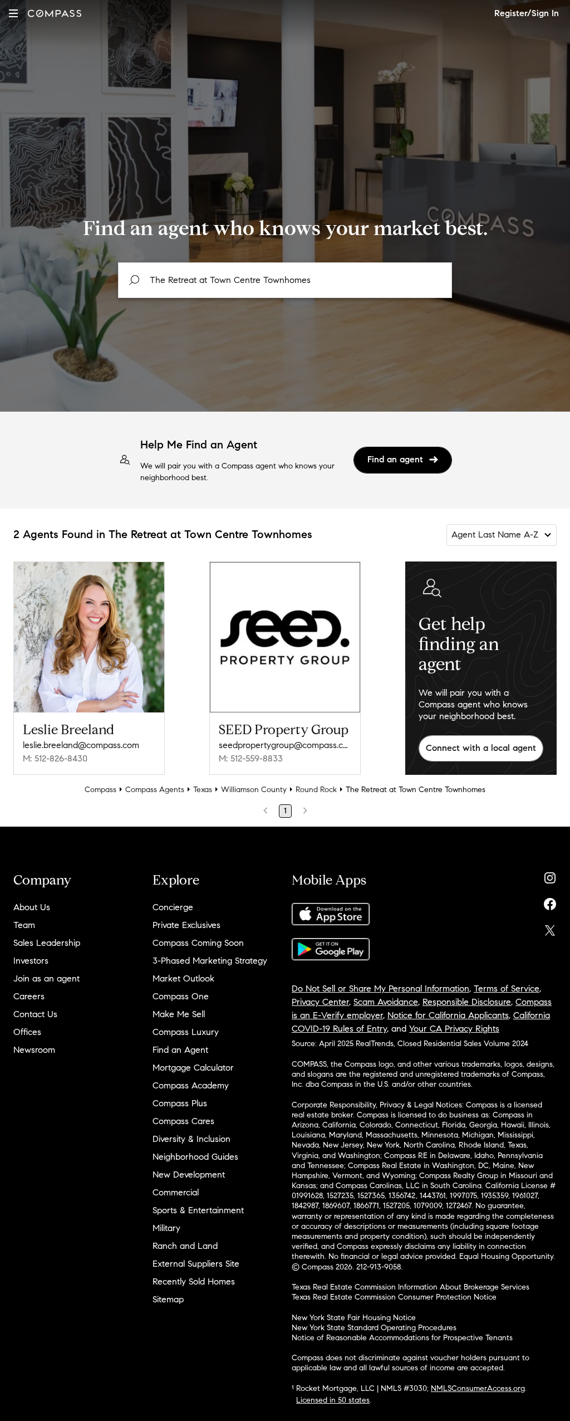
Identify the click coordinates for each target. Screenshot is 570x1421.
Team (24, 925)
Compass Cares (183, 1121)
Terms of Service (506, 988)
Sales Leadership (46, 942)
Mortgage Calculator (193, 1067)
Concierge (173, 907)
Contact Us (35, 1014)
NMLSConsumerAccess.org (478, 1388)
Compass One (181, 996)
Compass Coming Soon (198, 942)
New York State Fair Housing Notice (354, 1317)
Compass (100, 789)
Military (166, 1228)
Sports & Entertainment (198, 1210)
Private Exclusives (186, 925)
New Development (189, 1174)
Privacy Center (320, 1002)
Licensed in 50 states (333, 1400)
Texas (202, 789)
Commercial (176, 1192)
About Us (31, 907)
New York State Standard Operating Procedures (374, 1327)
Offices (27, 1032)
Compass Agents (154, 789)
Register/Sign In (526, 13)
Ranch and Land (185, 1246)
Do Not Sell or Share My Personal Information (380, 988)
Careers (29, 996)
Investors (30, 960)
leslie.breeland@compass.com (81, 745)
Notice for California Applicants (448, 1015)
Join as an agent (46, 978)
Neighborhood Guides (195, 1156)
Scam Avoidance (385, 1002)
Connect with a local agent (481, 748)
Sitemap (168, 1299)
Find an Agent (180, 1049)
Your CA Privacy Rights (454, 1028)
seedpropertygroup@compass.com (285, 745)
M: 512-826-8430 (55, 758)
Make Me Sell (179, 1014)
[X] (550, 928)
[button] (13, 13)
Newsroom (34, 1049)
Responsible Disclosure (466, 1002)
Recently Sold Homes (194, 1281)
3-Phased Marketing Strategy (210, 960)
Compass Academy (191, 1085)
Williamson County (254, 789)
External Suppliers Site (196, 1263)
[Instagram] (550, 875)
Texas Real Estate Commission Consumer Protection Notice (394, 1297)
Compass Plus (180, 1103)
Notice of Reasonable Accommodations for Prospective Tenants (402, 1337)
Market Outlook (183, 978)
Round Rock (316, 789)
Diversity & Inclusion (191, 1139)
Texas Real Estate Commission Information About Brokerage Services (410, 1287)
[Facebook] (550, 901)
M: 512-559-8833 (251, 758)
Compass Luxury (186, 1032)
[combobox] (285, 280)
